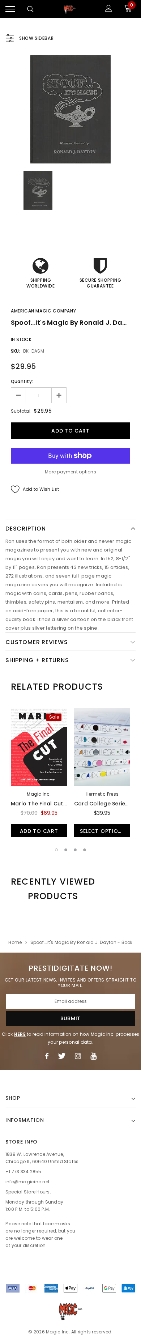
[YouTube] (93, 1056)
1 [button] (56, 849)
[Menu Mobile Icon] (10, 9)
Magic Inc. (39, 794)
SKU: (15, 351)
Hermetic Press (102, 794)
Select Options (102, 831)
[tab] (57, 686)
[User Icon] (108, 9)
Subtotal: (21, 411)
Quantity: (22, 381)
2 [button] (65, 849)
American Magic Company (43, 311)
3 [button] (75, 849)
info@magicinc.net (27, 1182)
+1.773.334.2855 (23, 1171)
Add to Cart (39, 831)
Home (15, 942)
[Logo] (70, 9)
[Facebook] (46, 1056)
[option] (70, 109)
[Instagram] (78, 1056)
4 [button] (84, 849)
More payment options (70, 472)
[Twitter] (61, 1056)
